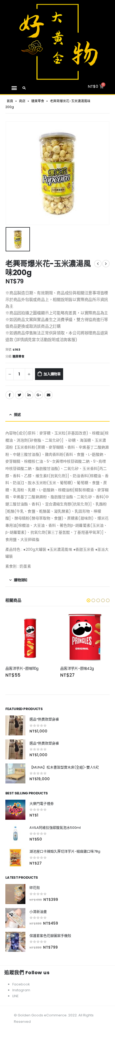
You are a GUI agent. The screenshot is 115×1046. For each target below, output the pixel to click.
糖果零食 (37, 101)
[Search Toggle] (24, 88)
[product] (30, 637)
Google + (38, 395)
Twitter (19, 395)
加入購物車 (52, 374)
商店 (22, 101)
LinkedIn (29, 395)
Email (48, 395)
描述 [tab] (17, 414)
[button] (14, 88)
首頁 (10, 101)
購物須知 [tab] (20, 580)
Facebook (9, 395)
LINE (15, 996)
